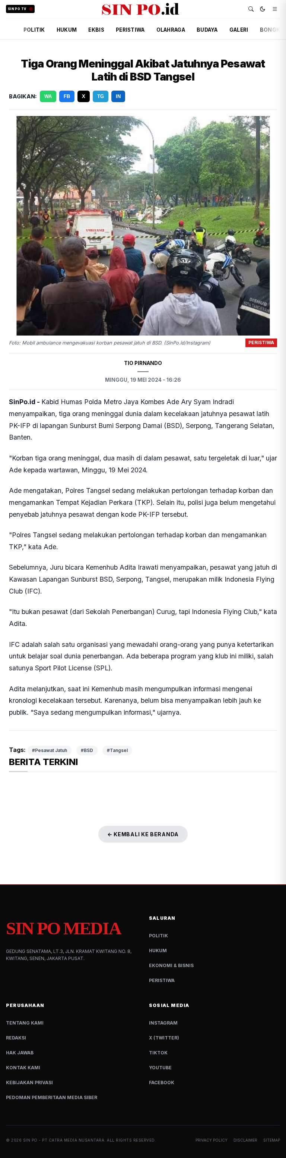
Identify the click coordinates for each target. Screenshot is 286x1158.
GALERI (238, 30)
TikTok (158, 1052)
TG (100, 96)
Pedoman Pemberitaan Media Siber (51, 1097)
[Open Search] (251, 9)
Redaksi (16, 1038)
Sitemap (271, 1140)
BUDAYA (207, 30)
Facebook (161, 1082)
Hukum (158, 950)
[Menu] (275, 9)
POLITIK (34, 30)
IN (118, 96)
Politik (158, 935)
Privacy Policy (212, 1140)
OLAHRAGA (170, 30)
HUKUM (67, 30)
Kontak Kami (23, 1067)
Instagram (163, 1023)
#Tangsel (117, 750)
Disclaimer (245, 1140)
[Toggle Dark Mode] (262, 9)
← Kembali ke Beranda (143, 834)
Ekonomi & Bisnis (171, 965)
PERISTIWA (130, 30)
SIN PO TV (17, 9)
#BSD (87, 750)
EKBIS (96, 30)
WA (48, 96)
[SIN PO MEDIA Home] (140, 9)
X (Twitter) (164, 1038)
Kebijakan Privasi (29, 1082)
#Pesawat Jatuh (49, 750)
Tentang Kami (25, 1023)
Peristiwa (162, 980)
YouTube (160, 1067)
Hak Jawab (20, 1052)
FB (67, 96)
